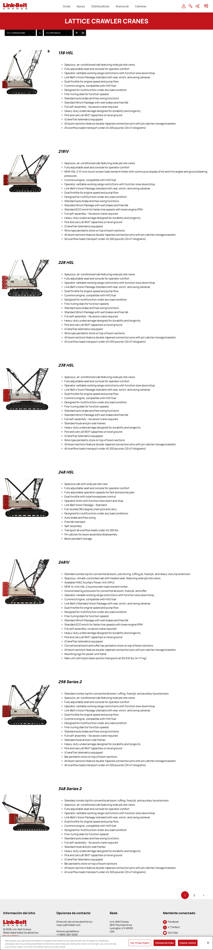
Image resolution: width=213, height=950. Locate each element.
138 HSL (65, 52)
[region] (106, 943)
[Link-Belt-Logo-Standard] (15, 4)
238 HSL (66, 365)
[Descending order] (40, 33)
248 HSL (66, 472)
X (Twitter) (173, 927)
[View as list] (83, 33)
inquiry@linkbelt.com (68, 925)
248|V (63, 562)
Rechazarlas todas (164, 942)
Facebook (173, 921)
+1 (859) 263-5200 (67, 934)
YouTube (172, 932)
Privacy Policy (11, 936)
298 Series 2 (70, 681)
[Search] (190, 6)
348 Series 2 (69, 788)
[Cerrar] (208, 942)
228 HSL (66, 262)
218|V (63, 151)
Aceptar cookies (188, 942)
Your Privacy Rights (139, 942)
